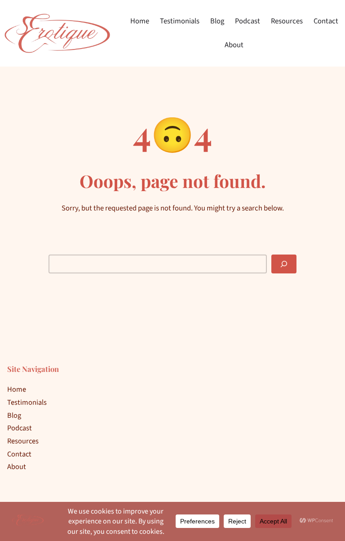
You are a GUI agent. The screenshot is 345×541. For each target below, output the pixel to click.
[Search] (283, 264)
